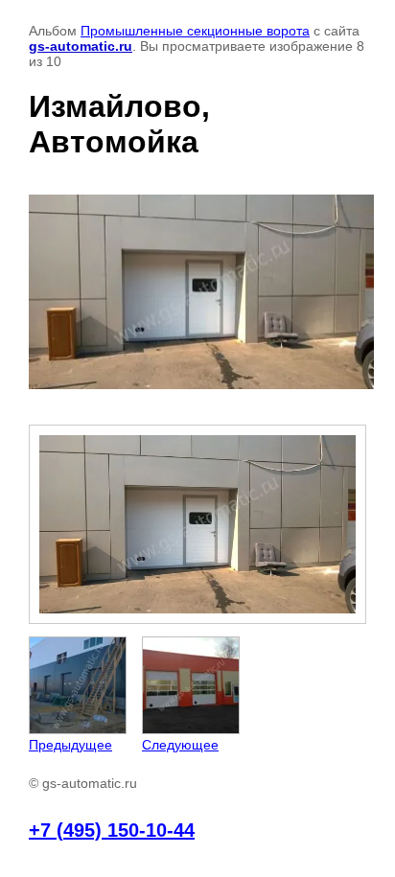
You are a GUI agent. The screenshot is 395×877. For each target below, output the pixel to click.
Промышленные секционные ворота (195, 30)
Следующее (180, 744)
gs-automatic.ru (80, 46)
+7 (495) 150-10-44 (112, 830)
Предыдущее (70, 744)
